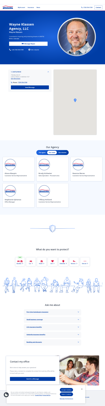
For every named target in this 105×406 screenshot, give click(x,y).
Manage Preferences (66, 398)
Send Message (30, 87)
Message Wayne (29, 44)
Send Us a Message (32, 379)
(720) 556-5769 (87, 7)
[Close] (82, 389)
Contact (98, 7)
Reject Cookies (66, 394)
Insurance (31, 7)
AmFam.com (85, 397)
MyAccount (21, 7)
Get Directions (15, 79)
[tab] (42, 152)
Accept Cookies (66, 390)
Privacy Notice (46, 395)
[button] (75, 100)
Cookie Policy (38, 395)
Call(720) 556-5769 (17, 50)
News (38, 7)
